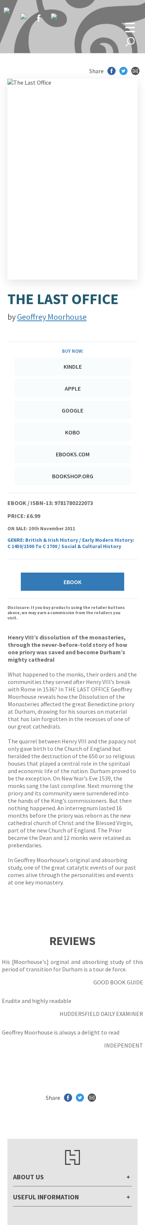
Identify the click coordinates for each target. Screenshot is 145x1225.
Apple (73, 388)
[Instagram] (54, 16)
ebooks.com (73, 454)
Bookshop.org (72, 476)
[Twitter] (23, 16)
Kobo (72, 432)
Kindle (73, 366)
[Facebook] (39, 18)
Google (72, 410)
